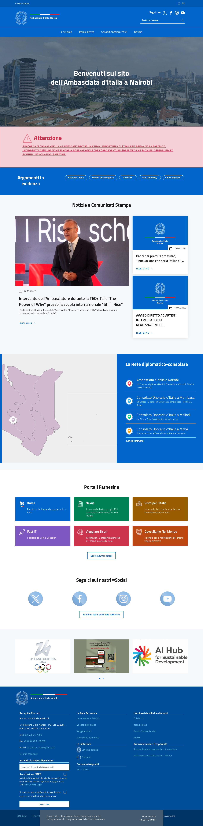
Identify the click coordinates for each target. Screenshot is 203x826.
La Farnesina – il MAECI (88, 718)
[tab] (99, 678)
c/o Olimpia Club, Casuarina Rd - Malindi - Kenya (164, 417)
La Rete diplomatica (86, 724)
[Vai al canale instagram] (176, 12)
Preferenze (149, 816)
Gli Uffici (127, 176)
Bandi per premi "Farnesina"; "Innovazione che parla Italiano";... (160, 258)
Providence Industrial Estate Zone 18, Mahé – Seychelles (162, 431)
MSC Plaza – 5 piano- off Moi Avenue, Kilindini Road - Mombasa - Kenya (166, 401)
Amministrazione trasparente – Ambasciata (155, 749)
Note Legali (37, 784)
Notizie (137, 737)
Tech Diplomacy (149, 176)
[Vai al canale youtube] (182, 12)
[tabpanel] (42, 657)
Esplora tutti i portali (101, 555)
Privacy (28, 784)
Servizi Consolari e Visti (145, 731)
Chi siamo (138, 718)
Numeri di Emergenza (103, 176)
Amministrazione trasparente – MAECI (153, 755)
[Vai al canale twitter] (164, 12)
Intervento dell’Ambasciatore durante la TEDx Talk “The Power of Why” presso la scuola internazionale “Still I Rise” (71, 301)
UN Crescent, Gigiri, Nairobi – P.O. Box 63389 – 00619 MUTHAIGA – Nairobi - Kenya (165, 383)
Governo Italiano (22, 3)
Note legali (21, 816)
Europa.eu (86, 757)
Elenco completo (135, 441)
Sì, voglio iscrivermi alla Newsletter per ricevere (39, 792)
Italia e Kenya (140, 724)
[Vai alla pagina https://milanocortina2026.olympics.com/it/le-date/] (42, 656)
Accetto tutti (148, 820)
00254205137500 (32, 735)
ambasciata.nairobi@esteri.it (41, 747)
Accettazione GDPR (30, 774)
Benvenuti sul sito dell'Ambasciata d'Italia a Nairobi (101, 77)
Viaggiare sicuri (84, 731)
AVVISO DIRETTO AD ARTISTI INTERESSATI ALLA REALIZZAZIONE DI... (156, 320)
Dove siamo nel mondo (88, 737)
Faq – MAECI (83, 769)
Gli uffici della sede (28, 754)
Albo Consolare (172, 176)
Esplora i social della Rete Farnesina (101, 614)
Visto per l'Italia (75, 176)
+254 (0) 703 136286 (34, 741)
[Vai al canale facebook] (170, 12)
